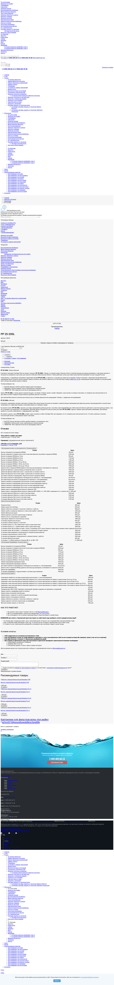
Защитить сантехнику (14, 103)
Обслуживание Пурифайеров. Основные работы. (14, 542)
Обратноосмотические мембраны (11, 21)
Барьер (3, 43)
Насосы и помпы (6, 23)
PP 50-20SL (4, 319)
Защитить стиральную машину (17, 99)
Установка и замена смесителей (18, 87)
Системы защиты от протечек (10, 29)
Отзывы (9, 782)
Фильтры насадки (6, 18)
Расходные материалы (8, 24)
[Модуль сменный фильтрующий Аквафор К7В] (15, 679)
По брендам (4, 34)
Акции (6, 171)
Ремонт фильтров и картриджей (17, 83)
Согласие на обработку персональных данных (15, 830)
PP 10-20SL (11, 319)
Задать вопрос (11, 785)
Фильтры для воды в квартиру (17, 94)
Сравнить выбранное (7, 729)
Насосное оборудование (8, 32)
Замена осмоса (12, 84)
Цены (6, 169)
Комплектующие (6, 8)
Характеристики (9, 363)
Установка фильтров (14, 79)
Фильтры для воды (10, 199)
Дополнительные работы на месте (10, 501)
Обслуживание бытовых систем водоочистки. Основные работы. (18, 448)
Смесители (4, 7)
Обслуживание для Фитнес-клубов (18, 188)
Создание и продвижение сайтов (43, 821)
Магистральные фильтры (8, 12)
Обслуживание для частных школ (18, 187)
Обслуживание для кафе (15, 174)
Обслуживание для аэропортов (17, 185)
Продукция (7, 113)
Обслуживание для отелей (16, 177)
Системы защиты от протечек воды (19, 105)
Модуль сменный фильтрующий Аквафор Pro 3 (15, 710)
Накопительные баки (7, 20)
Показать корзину (107, 67)
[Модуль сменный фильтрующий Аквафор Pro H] (16, 689)
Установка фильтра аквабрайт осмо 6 (16, 48)
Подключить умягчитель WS (16, 92)
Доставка (4, 58)
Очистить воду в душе (14, 102)
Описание (7, 361)
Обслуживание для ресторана (17, 180)
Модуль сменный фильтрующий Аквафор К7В (15, 682)
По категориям (5, 2)
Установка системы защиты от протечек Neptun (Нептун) (29, 884)
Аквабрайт (4, 45)
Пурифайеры (5, 5)
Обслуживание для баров (16, 179)
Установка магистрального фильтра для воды (25, 95)
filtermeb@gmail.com (39, 58)
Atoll (2, 42)
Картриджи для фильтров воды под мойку (25, 719)
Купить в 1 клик (5, 352)
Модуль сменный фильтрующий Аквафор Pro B (15, 701)
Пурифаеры (11, 86)
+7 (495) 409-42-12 (13, 58)
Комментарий (5, 661)
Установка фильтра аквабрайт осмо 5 (16, 47)
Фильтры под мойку (7, 4)
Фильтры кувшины (6, 16)
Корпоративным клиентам (12, 172)
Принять (57, 980)
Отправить (4, 669)
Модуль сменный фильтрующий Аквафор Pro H (15, 692)
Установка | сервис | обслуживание (15, 358)
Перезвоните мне (57, 762)
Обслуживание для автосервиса (18, 175)
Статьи (9, 787)
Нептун (3, 53)
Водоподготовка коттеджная (17, 91)
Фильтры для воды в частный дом (18, 97)
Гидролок (4, 51)
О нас (6, 76)
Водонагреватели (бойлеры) (9, 10)
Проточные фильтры (7, 13)
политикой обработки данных (90, 977)
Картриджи (7, 201)
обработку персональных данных (25, 668)
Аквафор (3, 40)
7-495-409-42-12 (57, 759)
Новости (9, 783)
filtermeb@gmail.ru (43, 612)
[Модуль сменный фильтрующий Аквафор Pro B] (16, 698)
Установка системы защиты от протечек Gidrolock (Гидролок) (30, 885)
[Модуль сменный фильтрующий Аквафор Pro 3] (16, 707)
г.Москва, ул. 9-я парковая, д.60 (11, 443)
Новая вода (4, 37)
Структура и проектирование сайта (76, 821)
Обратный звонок (12, 780)
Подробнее (6, 776)
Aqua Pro (3, 35)
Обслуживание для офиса (16, 183)
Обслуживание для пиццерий (17, 182)
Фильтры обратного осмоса (9, 15)
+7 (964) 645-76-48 (26, 58)
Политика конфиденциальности (10, 829)
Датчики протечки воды (11, 31)
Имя (2, 654)
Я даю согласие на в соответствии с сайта (37, 668)
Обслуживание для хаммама (16, 190)
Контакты (7, 193)
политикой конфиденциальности (57, 668)
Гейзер (3, 39)
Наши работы (11, 788)
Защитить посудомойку (15, 100)
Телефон (4, 657)
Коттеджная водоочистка (9, 26)
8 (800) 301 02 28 (75, 379)
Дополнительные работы (8, 573)
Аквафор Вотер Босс (7, 50)
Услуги (6, 78)
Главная (6, 75)
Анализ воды (12, 89)
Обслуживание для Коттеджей (17, 191)
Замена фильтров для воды (16, 81)
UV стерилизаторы (6, 27)
